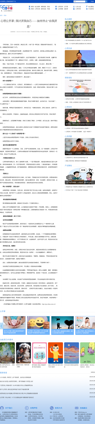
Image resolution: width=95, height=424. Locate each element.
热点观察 (37, 6)
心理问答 (78, 9)
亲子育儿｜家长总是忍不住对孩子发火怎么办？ (80, 124)
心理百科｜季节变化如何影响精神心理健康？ (77, 128)
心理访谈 (37, 9)
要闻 (32, 6)
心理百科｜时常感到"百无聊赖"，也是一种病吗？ (79, 131)
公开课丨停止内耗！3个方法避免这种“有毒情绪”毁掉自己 (38, 332)
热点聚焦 (91, 6)
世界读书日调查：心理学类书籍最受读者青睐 (77, 99)
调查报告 (43, 6)
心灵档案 (60, 9)
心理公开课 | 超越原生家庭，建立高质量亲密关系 (62, 332)
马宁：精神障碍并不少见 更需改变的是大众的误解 (79, 73)
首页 (1, 15)
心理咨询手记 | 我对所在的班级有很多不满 (77, 157)
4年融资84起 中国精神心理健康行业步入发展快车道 (79, 186)
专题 (48, 9)
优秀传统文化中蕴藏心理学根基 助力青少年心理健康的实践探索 (19, 393)
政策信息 (43, 9)
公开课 (66, 6)
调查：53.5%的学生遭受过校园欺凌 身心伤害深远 (79, 43)
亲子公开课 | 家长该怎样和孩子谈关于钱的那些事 (14, 332)
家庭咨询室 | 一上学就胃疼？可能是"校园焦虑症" (80, 153)
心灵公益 (78, 6)
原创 (48, 6)
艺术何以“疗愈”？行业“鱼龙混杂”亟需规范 (77, 190)
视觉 (32, 9)
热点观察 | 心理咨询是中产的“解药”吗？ (80, 36)
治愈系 (66, 9)
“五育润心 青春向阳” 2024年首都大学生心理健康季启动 (16, 385)
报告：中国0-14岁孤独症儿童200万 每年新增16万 (78, 102)
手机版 (92, 1)
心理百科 (60, 6)
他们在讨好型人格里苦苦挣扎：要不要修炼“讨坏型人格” (16, 381)
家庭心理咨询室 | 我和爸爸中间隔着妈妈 (76, 160)
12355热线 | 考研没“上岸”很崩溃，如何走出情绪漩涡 (15, 377)
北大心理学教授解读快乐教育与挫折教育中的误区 (79, 69)
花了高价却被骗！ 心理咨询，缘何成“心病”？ (79, 182)
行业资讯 (91, 9)
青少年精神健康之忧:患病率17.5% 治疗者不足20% (79, 40)
